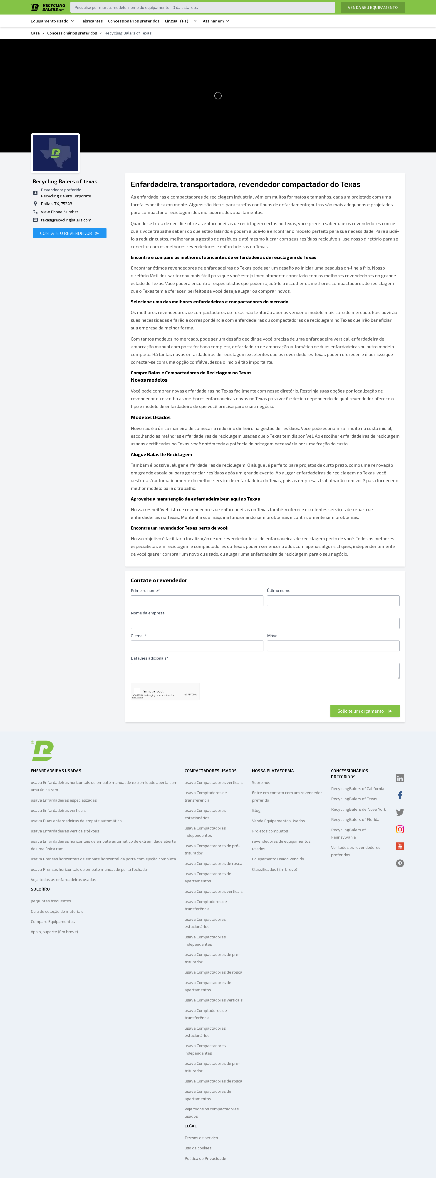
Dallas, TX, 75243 (56, 203)
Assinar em (213, 20)
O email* (139, 635)
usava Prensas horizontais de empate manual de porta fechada (89, 869)
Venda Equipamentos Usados (278, 820)
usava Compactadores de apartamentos (208, 877)
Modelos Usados (151, 417)
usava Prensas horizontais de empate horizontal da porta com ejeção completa (103, 858)
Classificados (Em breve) (274, 869)
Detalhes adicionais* (149, 657)
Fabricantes (91, 20)
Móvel (273, 635)
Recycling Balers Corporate (66, 195)
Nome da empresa (148, 612)
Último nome (278, 590)
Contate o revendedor (66, 233)
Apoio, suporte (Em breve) (54, 931)
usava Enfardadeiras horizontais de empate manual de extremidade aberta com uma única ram (104, 786)
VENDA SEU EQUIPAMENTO (373, 7)
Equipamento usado (49, 20)
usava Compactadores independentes (205, 831)
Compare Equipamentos (53, 921)
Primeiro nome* (145, 590)
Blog (256, 810)
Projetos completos (270, 830)
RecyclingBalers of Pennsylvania (348, 833)
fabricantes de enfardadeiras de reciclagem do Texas (259, 257)
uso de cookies (198, 1147)
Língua (176, 20)
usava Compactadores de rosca (213, 863)
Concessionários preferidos (134, 20)
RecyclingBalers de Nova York (358, 809)
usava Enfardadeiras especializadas (64, 800)
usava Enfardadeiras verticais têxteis (65, 830)
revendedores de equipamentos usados (281, 845)
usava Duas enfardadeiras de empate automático (76, 820)
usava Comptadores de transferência (206, 796)
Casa (35, 32)
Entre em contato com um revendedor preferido (287, 796)
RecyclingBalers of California (357, 788)
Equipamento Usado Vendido (278, 858)
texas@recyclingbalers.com (66, 219)
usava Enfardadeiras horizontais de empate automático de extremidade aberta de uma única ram (103, 845)
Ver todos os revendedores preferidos (355, 851)
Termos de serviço (201, 1137)
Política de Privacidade (205, 1158)
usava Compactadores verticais (214, 782)
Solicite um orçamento (361, 711)
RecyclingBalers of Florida (355, 819)
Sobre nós (261, 782)
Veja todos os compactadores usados (212, 1112)
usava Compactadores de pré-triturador (212, 849)
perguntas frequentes (51, 900)
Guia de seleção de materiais (57, 911)
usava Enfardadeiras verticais (58, 810)
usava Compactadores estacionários (205, 814)
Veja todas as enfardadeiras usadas (63, 879)
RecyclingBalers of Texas (354, 798)
